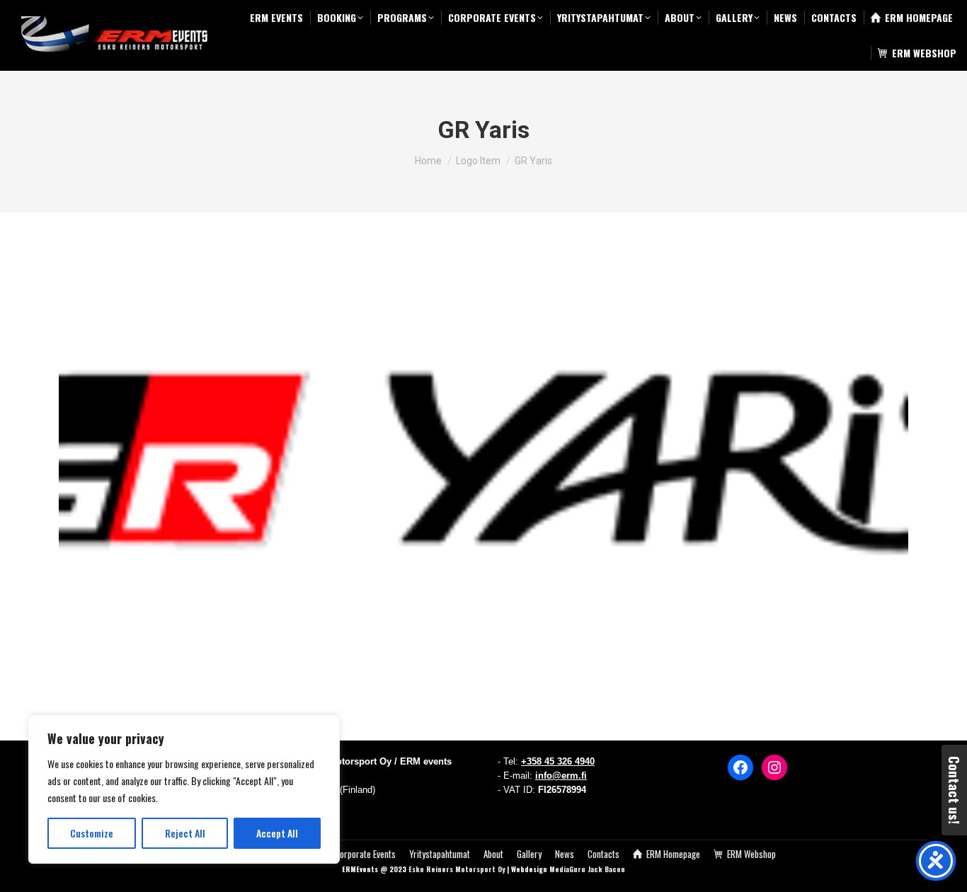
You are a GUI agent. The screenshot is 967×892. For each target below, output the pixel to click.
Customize (91, 832)
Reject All (185, 832)
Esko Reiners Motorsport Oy (456, 869)
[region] (184, 789)
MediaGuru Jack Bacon (587, 869)
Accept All (277, 832)
